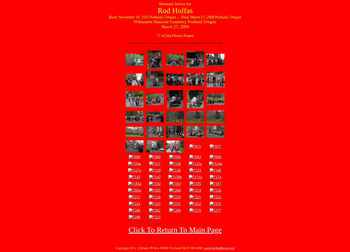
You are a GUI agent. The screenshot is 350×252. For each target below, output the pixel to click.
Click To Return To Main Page (175, 230)
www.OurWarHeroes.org (219, 248)
